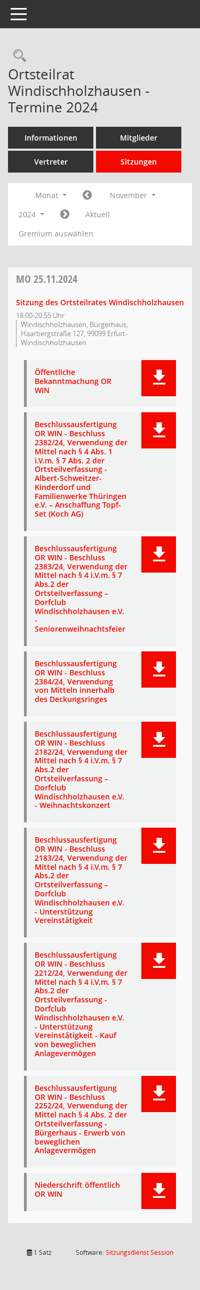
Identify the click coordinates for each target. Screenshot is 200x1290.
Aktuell (97, 214)
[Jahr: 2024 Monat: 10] (87, 195)
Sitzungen (139, 162)
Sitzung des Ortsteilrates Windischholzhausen (100, 302)
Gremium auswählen (56, 233)
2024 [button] (28, 214)
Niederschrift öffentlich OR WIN (77, 1190)
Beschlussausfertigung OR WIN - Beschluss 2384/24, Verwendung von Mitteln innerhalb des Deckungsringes (76, 681)
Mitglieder (138, 138)
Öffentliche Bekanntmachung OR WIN (73, 381)
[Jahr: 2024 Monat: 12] (64, 214)
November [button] (129, 195)
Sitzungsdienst (139, 1252)
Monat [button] (47, 195)
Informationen (51, 138)
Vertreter (51, 162)
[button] (158, 378)
